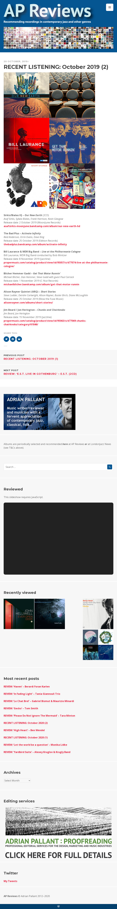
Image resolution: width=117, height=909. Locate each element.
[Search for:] (58, 467)
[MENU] (109, 7)
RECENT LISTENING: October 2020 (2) (26, 723)
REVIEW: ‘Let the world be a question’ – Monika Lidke (35, 744)
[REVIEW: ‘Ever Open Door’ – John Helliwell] (19, 614)
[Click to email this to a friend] (19, 339)
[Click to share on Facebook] (13, 339)
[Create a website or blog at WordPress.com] (58, 906)
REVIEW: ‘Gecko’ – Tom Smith (21, 708)
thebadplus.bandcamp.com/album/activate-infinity (35, 244)
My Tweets (10, 881)
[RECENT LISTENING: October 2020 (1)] (98, 645)
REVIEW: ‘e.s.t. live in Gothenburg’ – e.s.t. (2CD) (40, 372)
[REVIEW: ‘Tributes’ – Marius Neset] (98, 614)
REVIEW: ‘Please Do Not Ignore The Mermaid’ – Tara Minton (39, 715)
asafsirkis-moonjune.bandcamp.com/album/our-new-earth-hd (42, 226)
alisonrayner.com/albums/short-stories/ (28, 302)
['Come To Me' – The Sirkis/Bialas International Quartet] (49, 614)
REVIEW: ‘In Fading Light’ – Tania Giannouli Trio (32, 693)
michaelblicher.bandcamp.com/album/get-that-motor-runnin (41, 284)
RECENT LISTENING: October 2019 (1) (31, 357)
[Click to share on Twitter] (6, 339)
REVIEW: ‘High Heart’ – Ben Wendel (24, 730)
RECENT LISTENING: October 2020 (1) (26, 737)
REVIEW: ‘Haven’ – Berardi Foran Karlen (27, 686)
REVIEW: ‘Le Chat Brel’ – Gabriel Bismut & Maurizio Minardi (39, 701)
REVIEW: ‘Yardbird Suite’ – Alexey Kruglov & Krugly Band (37, 752)
